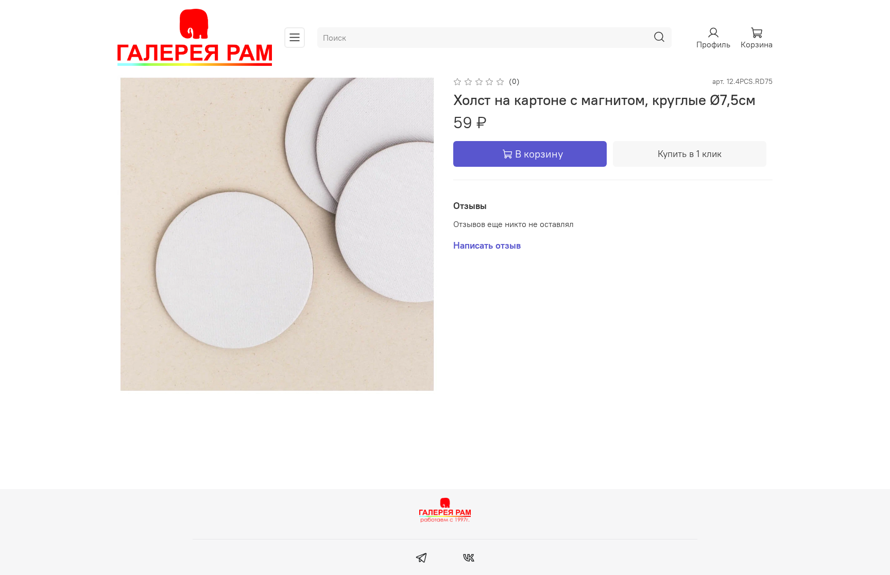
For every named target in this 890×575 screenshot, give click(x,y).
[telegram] (421, 559)
